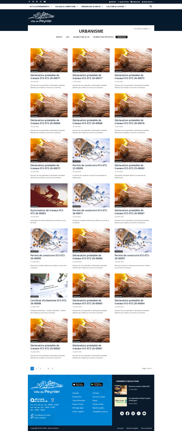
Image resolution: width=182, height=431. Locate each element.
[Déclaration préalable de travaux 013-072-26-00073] (133, 60)
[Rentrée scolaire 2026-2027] (121, 389)
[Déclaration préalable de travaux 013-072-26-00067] (133, 195)
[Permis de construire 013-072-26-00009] (49, 240)
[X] (40, 2)
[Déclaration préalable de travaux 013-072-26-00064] (133, 285)
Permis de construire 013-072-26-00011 (90, 212)
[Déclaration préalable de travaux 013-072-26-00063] (49, 331)
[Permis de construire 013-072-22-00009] (91, 150)
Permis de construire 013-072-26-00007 (132, 257)
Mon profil (148, 2)
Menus (95, 400)
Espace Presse (77, 404)
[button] (150, 6)
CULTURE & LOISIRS (115, 6)
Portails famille (98, 404)
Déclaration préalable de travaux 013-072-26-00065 (87, 302)
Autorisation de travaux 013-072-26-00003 (47, 212)
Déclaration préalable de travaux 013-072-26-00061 (87, 347)
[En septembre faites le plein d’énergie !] (121, 401)
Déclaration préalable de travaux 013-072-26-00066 (87, 257)
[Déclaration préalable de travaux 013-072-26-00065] (91, 285)
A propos (120, 428)
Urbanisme (121, 37)
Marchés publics (98, 408)
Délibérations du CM (81, 37)
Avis (67, 37)
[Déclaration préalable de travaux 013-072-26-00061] (91, 331)
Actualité (75, 393)
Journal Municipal (78, 400)
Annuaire (136, 2)
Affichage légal (77, 408)
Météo (113, 2)
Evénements (76, 397)
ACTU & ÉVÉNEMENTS (40, 6)
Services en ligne (99, 397)
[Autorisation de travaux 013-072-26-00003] (49, 195)
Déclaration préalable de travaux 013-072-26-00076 (129, 122)
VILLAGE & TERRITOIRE (65, 6)
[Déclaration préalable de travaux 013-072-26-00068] (91, 105)
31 (48, 368)
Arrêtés (59, 37)
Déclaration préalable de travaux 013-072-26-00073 (129, 77)
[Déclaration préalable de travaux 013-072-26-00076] (133, 105)
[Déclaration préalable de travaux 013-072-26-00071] (49, 60)
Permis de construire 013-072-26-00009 (47, 257)
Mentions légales (132, 428)
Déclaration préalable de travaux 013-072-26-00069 (45, 122)
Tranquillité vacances (100, 412)
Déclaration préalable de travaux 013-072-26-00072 (45, 167)
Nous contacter (40, 418)
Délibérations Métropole (103, 37)
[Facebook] (29, 2)
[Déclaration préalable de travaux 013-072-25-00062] (133, 150)
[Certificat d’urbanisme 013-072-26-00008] (49, 285)
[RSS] (37, 2)
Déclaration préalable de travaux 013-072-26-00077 (87, 77)
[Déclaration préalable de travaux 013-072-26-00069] (49, 105)
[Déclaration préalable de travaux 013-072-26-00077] (91, 60)
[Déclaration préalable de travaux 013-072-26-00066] (91, 240)
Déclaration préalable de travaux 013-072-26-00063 (45, 347)
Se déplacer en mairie (42, 415)
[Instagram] (33, 2)
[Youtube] (44, 2)
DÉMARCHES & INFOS (91, 6)
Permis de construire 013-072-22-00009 (90, 167)
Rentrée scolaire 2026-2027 (139, 386)
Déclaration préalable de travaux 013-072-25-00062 (129, 167)
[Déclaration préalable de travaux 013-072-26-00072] (49, 150)
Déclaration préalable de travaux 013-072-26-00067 (129, 212)
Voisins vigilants (78, 412)
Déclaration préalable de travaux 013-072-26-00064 (129, 302)
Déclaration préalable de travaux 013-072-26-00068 (87, 122)
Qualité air (124, 2)
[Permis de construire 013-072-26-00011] (91, 195)
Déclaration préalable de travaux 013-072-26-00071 (45, 77)
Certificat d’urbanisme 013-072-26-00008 (48, 302)
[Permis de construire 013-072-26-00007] (133, 240)
